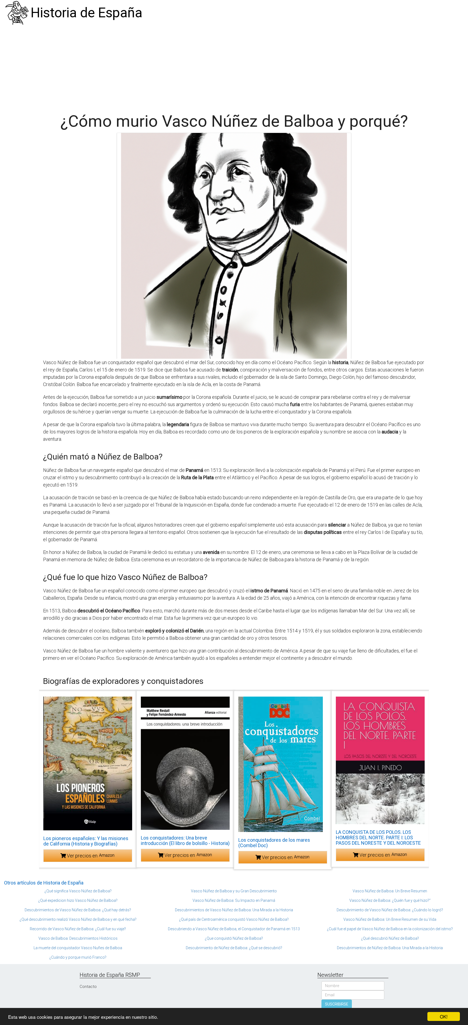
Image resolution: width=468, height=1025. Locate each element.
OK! (444, 1016)
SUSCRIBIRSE (336, 1004)
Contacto (88, 986)
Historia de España (86, 13)
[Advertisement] (234, 66)
